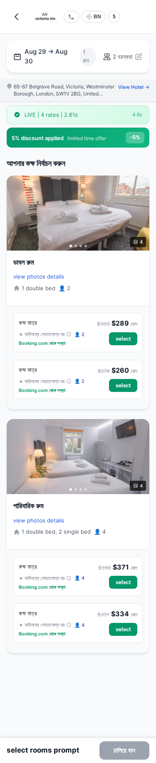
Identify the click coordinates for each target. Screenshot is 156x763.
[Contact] (71, 17)
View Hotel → (133, 87)
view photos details (38, 276)
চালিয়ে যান (124, 750)
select (123, 339)
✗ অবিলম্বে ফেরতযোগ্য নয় (42, 334)
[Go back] (17, 17)
